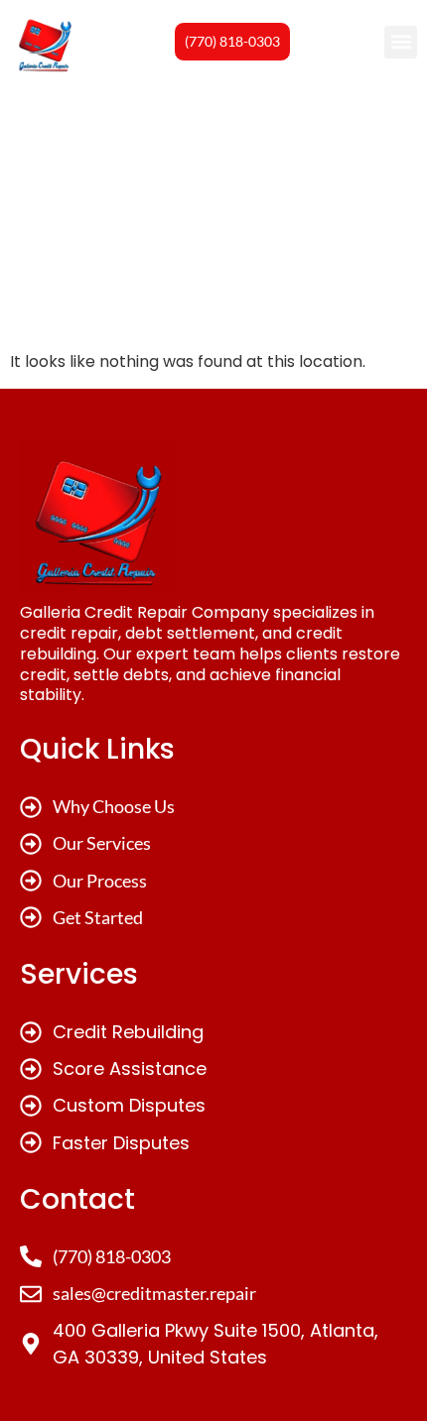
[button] (400, 42)
